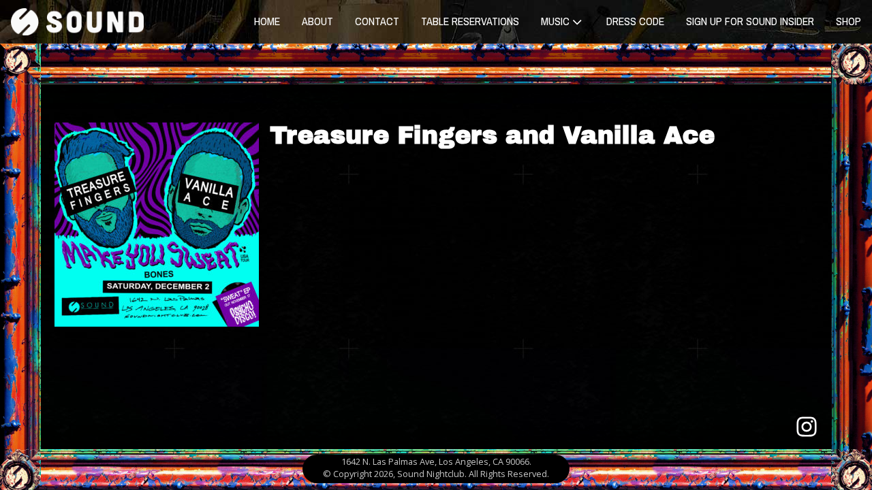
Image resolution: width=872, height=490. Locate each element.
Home (267, 21)
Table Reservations (470, 21)
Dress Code (635, 21)
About (317, 21)
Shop (848, 21)
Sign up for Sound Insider (750, 21)
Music (555, 21)
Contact (377, 21)
